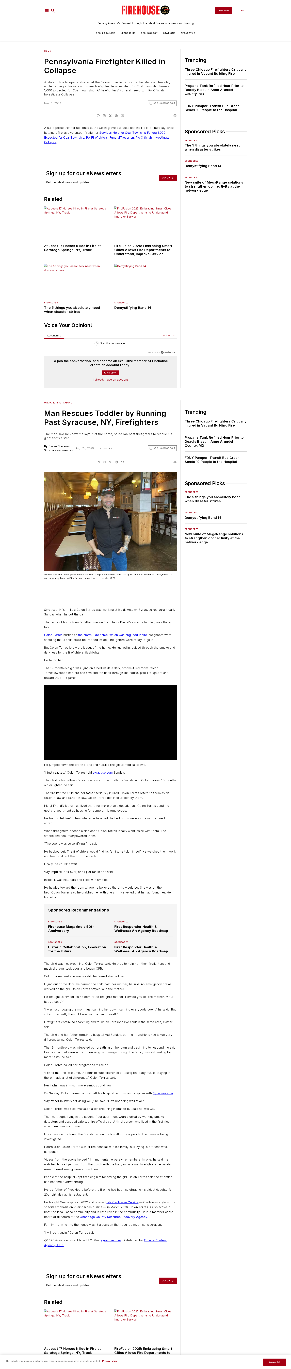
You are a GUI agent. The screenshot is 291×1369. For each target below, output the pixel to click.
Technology (149, 33)
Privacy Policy (109, 1361)
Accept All (274, 1362)
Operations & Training (58, 402)
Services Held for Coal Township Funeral (128, 132)
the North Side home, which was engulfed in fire (112, 635)
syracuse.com (103, 772)
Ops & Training (106, 33)
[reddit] (116, 115)
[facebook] (98, 115)
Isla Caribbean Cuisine (122, 1202)
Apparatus (188, 33)
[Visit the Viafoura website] (168, 352)
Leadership (128, 33)
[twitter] (110, 115)
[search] (53, 10)
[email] (122, 115)
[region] (110, 344)
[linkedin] (104, 115)
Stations (169, 33)
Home (47, 51)
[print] (175, 115)
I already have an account (110, 379)
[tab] (54, 335)
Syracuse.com (163, 1093)
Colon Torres (53, 635)
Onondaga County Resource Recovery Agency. (114, 1217)
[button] (46, 10)
